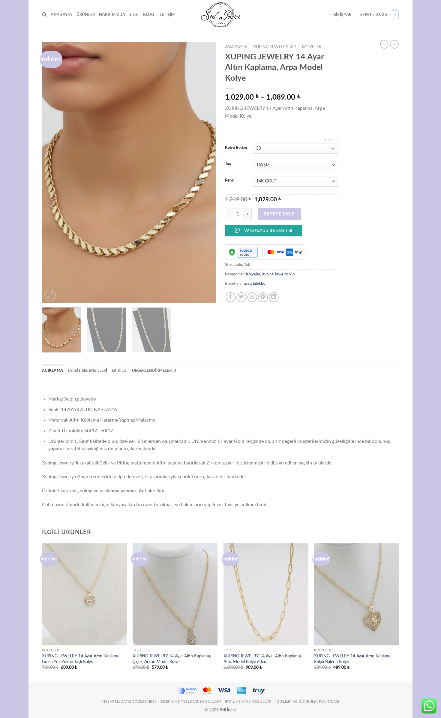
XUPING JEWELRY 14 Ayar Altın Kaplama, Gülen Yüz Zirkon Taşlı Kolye (81, 659)
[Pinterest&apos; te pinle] (263, 297)
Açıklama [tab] (52, 370)
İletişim (166, 15)
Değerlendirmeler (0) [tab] (155, 370)
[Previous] (53, 172)
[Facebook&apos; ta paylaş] (231, 297)
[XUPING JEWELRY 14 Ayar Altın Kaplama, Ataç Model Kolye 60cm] (266, 594)
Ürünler (85, 15)
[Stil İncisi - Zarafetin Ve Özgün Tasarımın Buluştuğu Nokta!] (220, 15)
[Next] (205, 172)
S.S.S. (134, 15)
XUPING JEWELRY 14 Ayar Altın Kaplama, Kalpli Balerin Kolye (353, 659)
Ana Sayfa (61, 15)
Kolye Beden (236, 148)
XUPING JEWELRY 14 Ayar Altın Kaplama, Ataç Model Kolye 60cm (263, 659)
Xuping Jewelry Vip (274, 47)
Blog (148, 15)
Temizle (331, 140)
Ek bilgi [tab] (120, 370)
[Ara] (44, 14)
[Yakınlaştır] (50, 295)
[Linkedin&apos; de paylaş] (274, 297)
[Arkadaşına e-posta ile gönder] (252, 297)
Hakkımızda (112, 15)
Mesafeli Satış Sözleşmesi (129, 701)
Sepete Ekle (279, 214)
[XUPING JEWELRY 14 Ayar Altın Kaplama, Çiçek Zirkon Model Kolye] (175, 594)
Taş (228, 164)
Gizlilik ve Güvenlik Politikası (308, 701)
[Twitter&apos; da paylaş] (241, 297)
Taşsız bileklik (253, 283)
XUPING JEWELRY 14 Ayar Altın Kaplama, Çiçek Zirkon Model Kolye (172, 659)
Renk (229, 180)
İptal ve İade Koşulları (249, 701)
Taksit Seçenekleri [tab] (87, 370)
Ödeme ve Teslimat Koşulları (190, 701)
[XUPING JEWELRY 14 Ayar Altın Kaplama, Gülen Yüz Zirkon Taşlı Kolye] (84, 594)
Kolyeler (312, 47)
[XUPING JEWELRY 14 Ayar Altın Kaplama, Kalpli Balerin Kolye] (356, 594)
